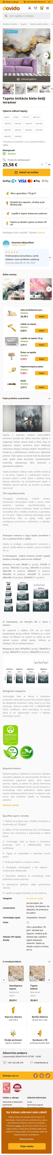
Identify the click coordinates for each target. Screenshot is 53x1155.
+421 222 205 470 (15, 1062)
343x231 (18, 130)
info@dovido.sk (41, 1062)
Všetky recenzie (19, 245)
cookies (18, 1126)
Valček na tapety (28, 324)
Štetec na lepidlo (28, 352)
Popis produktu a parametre (16, 398)
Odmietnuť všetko (26, 1139)
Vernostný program (35, 1105)
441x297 (39, 130)
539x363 (18, 136)
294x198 (39, 123)
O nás (29, 1102)
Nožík (23, 380)
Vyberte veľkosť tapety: (15, 110)
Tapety (23, 24)
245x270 (28, 123)
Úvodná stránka (10, 24)
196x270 (7, 123)
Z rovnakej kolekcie (12, 961)
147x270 (25, 117)
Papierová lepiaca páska (32, 366)
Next (46, 55)
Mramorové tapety (34, 898)
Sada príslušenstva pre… (32, 310)
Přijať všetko (26, 1146)
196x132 (36, 117)
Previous (4, 980)
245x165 (18, 123)
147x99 (15, 117)
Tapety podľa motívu (39, 24)
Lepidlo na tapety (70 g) (32, 338)
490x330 (7, 136)
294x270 (7, 130)
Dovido (41, 232)
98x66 (6, 117)
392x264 (28, 130)
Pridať (41, 317)
